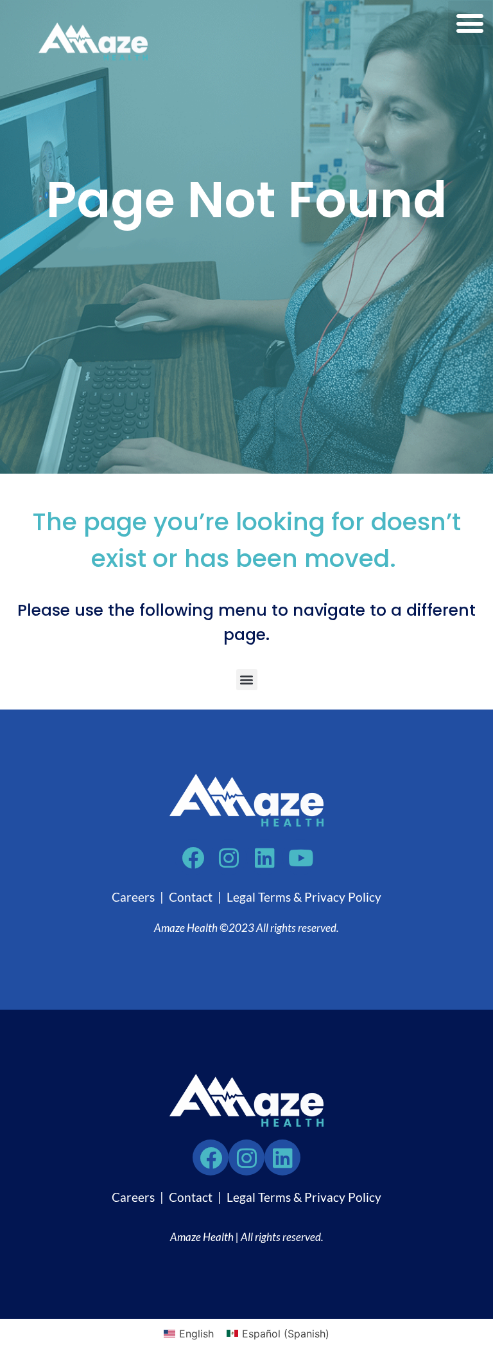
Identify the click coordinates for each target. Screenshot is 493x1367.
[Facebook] (211, 1157)
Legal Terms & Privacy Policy (304, 896)
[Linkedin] (282, 1157)
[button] (470, 23)
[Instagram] (246, 1157)
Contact (190, 896)
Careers (133, 896)
